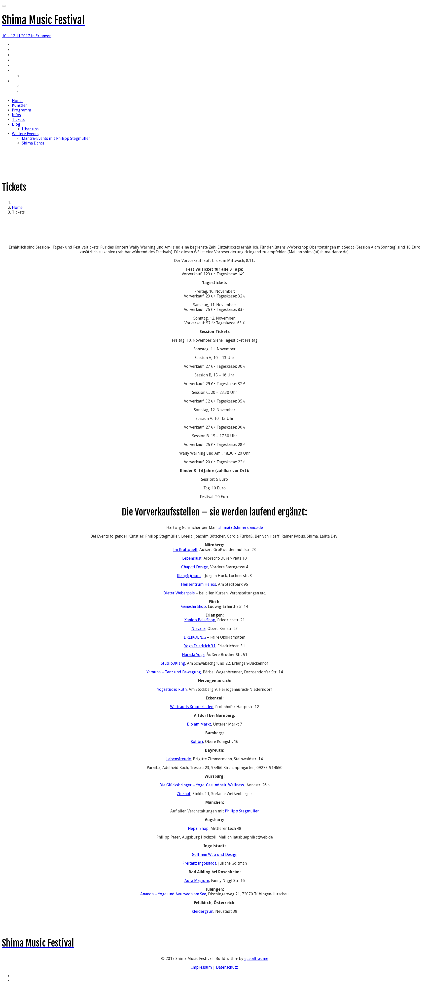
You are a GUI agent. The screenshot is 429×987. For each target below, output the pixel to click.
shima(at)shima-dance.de (240, 527)
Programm (20, 55)
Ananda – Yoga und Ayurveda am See (173, 894)
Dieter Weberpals (179, 593)
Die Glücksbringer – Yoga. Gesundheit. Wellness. (202, 785)
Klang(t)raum (189, 575)
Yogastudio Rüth (172, 689)
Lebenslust (192, 558)
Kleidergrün (202, 911)
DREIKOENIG (195, 637)
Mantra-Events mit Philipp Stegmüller (51, 86)
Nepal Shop (198, 828)
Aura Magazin (196, 880)
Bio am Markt (199, 724)
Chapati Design (194, 567)
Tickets (18, 65)
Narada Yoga (193, 654)
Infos (16, 60)
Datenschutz (227, 967)
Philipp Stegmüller (242, 811)
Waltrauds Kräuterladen (191, 706)
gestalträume (256, 958)
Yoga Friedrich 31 (199, 646)
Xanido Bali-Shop (199, 620)
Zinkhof (183, 793)
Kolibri (197, 741)
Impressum (201, 967)
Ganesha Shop (193, 606)
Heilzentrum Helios (198, 584)
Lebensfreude (178, 759)
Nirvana (198, 628)
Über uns (29, 76)
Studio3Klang (173, 663)
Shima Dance (32, 91)
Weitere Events (24, 81)
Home (16, 44)
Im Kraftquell (185, 549)
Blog (15, 71)
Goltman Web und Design (214, 854)
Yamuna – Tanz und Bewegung (173, 672)
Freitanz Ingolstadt (199, 863)
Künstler (18, 50)
